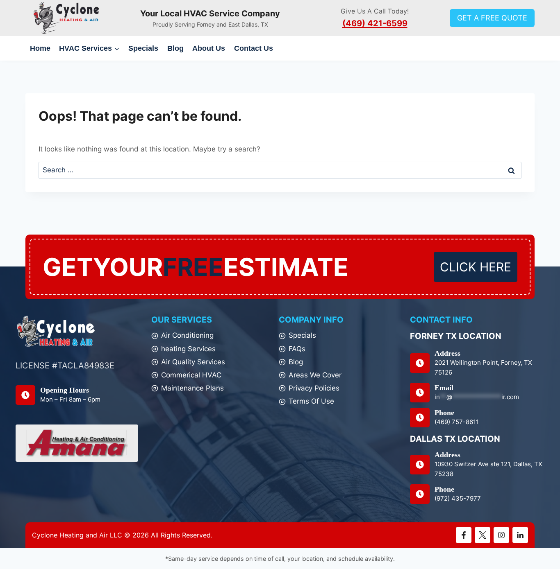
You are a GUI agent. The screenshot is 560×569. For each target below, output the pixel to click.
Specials (143, 48)
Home (40, 48)
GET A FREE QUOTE (492, 18)
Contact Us (253, 48)
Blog (175, 48)
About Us (208, 48)
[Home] (56, 331)
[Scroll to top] (539, 543)
